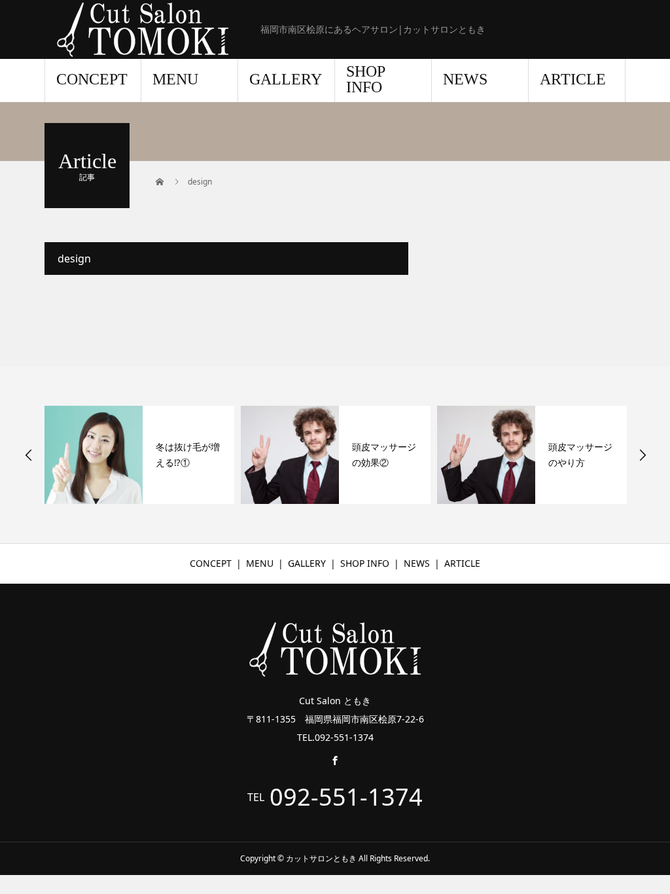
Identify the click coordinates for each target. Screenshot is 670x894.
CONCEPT (92, 79)
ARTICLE (573, 79)
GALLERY (285, 79)
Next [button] (642, 454)
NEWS (465, 79)
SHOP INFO (365, 79)
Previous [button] (28, 454)
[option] (139, 455)
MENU (175, 79)
